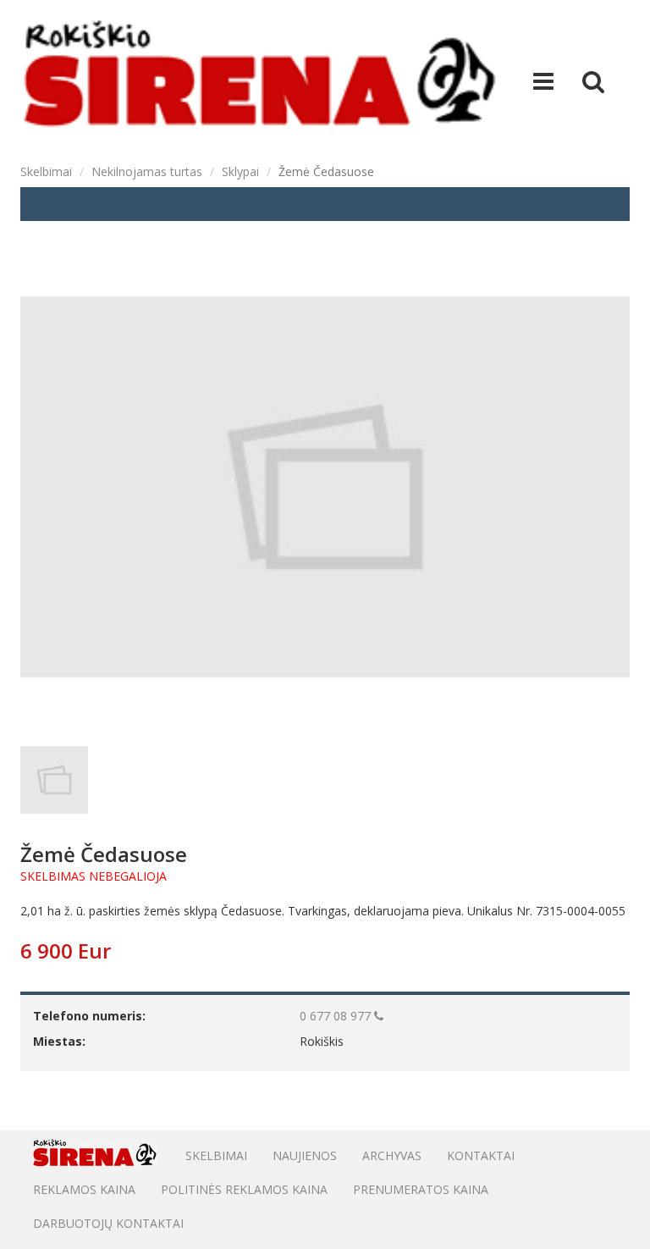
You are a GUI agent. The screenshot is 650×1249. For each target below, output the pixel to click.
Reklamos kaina (84, 1189)
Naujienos (305, 1155)
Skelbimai (46, 171)
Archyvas (391, 1155)
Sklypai (240, 171)
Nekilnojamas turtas (146, 171)
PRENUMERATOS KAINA (420, 1189)
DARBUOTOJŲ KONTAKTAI (108, 1223)
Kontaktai (481, 1155)
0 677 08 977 (337, 1016)
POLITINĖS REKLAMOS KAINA (244, 1189)
